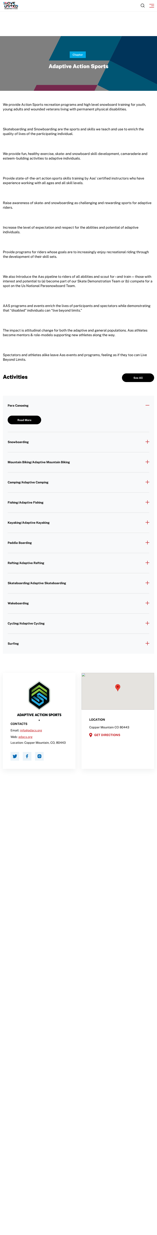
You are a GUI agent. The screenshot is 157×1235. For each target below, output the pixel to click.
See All (138, 377)
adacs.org (25, 737)
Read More (24, 420)
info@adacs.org (31, 730)
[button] (118, 688)
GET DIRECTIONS (107, 735)
